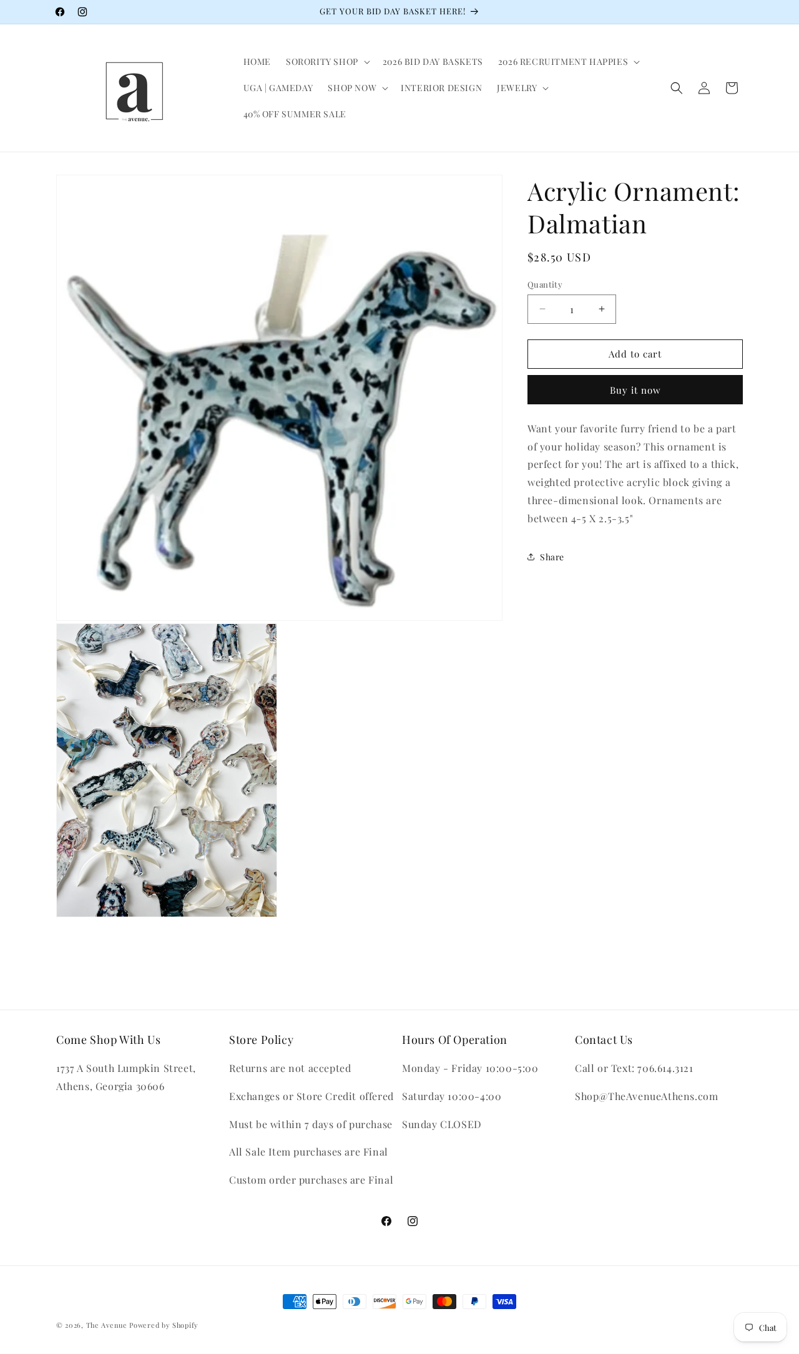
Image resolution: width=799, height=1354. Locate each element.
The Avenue (106, 1325)
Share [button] (552, 557)
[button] (326, 62)
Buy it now (635, 390)
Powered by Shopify (164, 1325)
